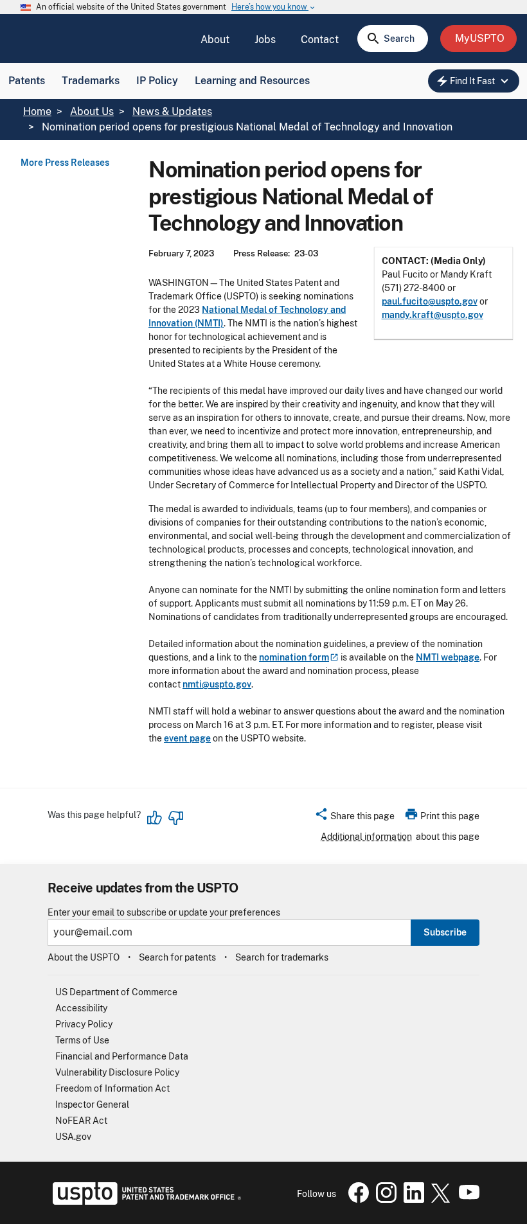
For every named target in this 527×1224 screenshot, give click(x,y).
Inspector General (92, 1104)
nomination (294, 657)
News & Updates (172, 111)
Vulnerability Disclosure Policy (117, 1072)
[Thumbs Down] (175, 818)
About (215, 39)
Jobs (265, 39)
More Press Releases (65, 162)
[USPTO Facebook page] (356, 1199)
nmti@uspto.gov (217, 684)
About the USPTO (84, 957)
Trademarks (91, 81)
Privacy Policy (83, 1024)
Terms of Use (82, 1040)
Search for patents (177, 957)
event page (187, 738)
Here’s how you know (273, 7)
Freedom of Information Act (112, 1088)
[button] (354, 818)
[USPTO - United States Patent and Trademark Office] (144, 1201)
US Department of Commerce (116, 992)
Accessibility (81, 1008)
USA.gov (73, 1136)
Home (37, 111)
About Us (92, 111)
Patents (26, 81)
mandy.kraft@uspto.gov (432, 315)
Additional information (366, 836)
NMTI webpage (447, 657)
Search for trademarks (281, 957)
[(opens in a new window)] (384, 1199)
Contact (320, 39)
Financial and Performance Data (121, 1056)
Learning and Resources (252, 81)
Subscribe (445, 932)
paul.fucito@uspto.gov (430, 301)
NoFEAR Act (81, 1120)
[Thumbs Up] (155, 818)
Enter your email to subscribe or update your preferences (164, 913)
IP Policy (157, 81)
